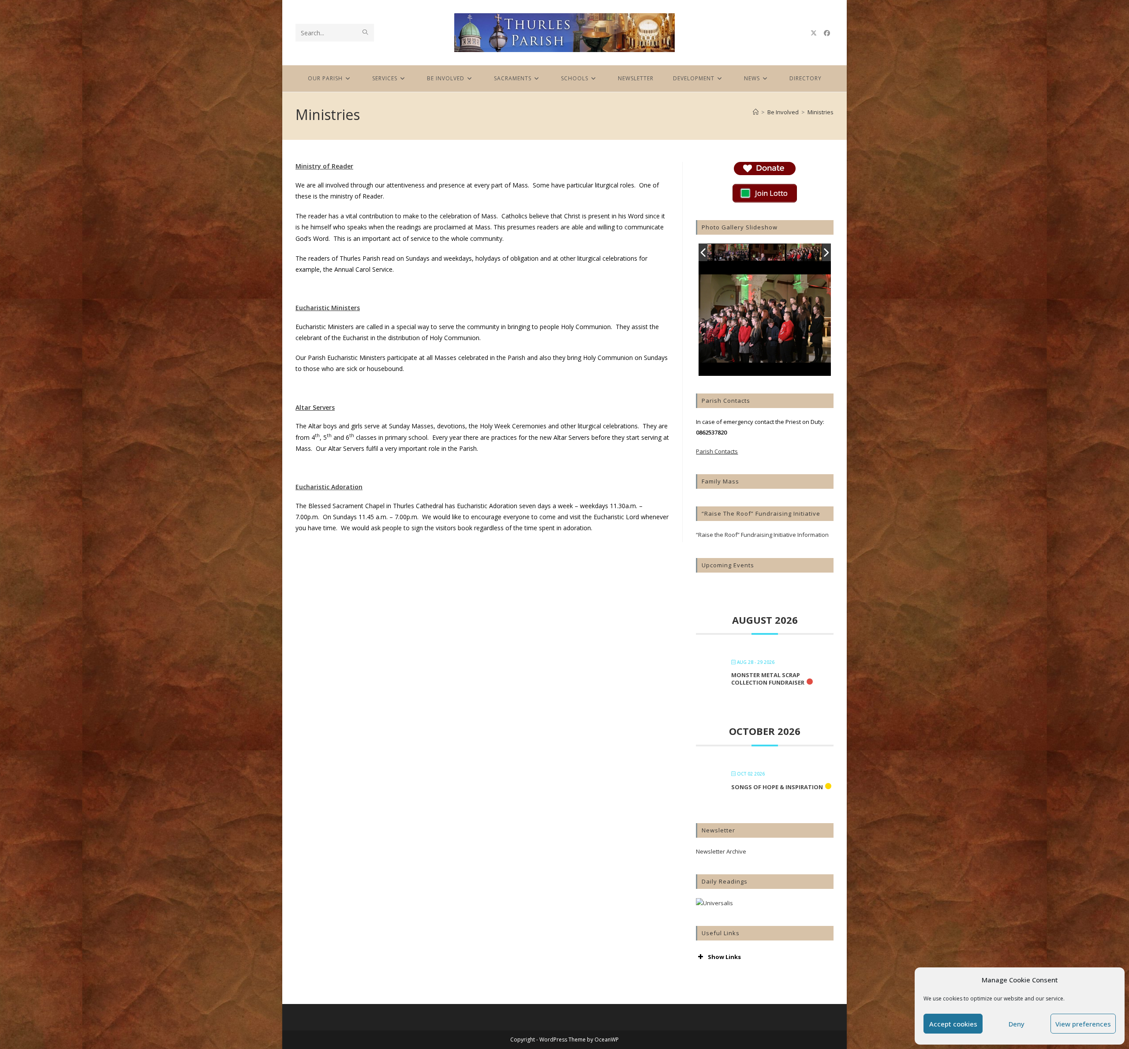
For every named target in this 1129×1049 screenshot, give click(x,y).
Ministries (820, 112)
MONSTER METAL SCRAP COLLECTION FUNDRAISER (767, 679)
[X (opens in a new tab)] (813, 33)
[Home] (756, 112)
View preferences (1083, 1023)
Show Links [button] (724, 957)
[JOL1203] (804, 252)
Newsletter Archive (721, 851)
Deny (1016, 1023)
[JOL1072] (768, 253)
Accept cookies (953, 1023)
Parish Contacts (717, 451)
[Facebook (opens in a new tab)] (827, 33)
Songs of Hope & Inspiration (777, 787)
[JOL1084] (732, 253)
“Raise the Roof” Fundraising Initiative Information (762, 535)
